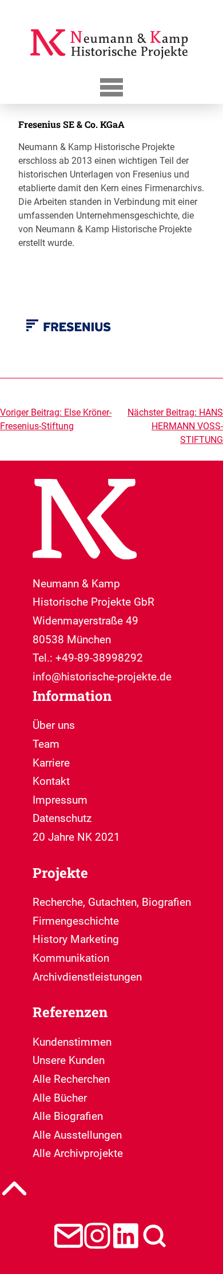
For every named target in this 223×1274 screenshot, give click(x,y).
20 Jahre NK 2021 (76, 837)
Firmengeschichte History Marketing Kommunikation (76, 939)
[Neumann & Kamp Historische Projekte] (111, 63)
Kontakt (51, 781)
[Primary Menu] (111, 87)
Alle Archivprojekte (78, 1153)
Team (46, 744)
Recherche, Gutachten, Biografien (112, 902)
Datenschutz (62, 818)
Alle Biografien (68, 1116)
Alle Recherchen (71, 1079)
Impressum (60, 800)
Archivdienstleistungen (87, 976)
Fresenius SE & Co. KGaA (71, 124)
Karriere (51, 762)
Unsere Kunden (69, 1060)
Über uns (54, 725)
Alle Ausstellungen (77, 1135)
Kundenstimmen (72, 1042)
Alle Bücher (60, 1097)
